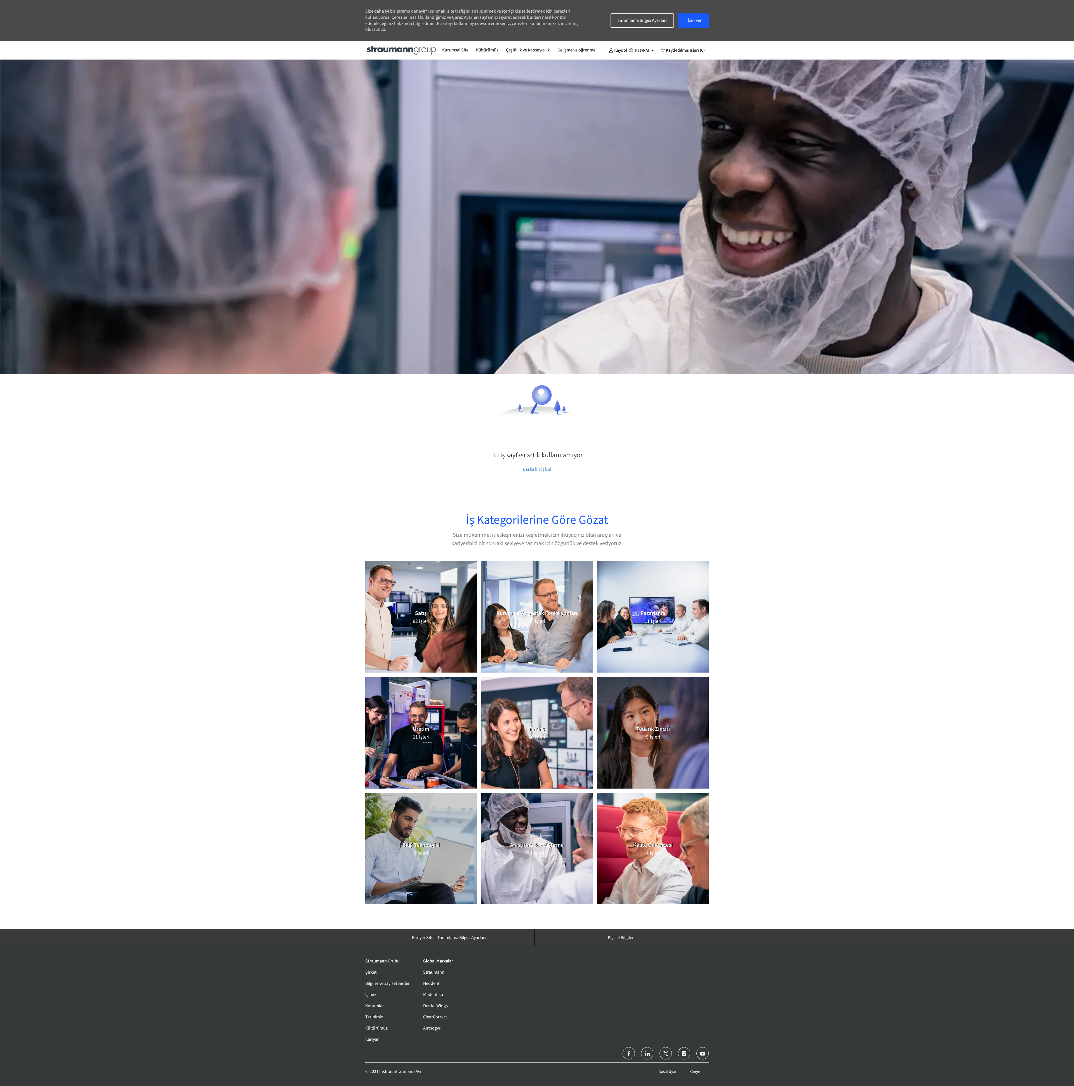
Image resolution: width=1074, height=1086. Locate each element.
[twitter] (666, 1053)
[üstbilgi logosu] (401, 50)
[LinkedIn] (647, 1053)
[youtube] (702, 1053)
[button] (618, 50)
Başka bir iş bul (537, 469)
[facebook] (629, 1053)
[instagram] (684, 1053)
